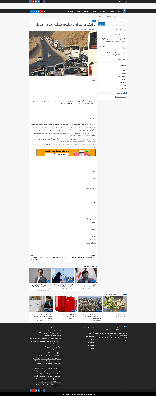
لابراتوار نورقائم (118, 337)
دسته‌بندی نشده (122, 76)
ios (59, 352)
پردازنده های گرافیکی (55, 381)
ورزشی (94, 11)
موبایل (35, 376)
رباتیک (58, 371)
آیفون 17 (48, 355)
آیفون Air (41, 355)
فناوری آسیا (46, 373)
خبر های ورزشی (91, 243)
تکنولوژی (112, 11)
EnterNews (64, 394)
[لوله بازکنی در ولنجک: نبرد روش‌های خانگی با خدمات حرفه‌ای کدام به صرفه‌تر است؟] (90, 304)
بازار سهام (37, 360)
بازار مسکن (57, 363)
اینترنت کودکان (36, 358)
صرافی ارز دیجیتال (55, 373)
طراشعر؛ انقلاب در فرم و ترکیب (117, 59)
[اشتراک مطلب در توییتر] (95, 203)
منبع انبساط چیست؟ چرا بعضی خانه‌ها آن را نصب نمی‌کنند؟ (45, 338)
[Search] (44, 11)
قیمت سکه (57, 376)
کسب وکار (93, 232)
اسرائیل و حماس (56, 358)
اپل (43, 358)
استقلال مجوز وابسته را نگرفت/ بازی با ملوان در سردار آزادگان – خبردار (46, 257)
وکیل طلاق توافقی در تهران (105, 337)
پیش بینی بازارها (43, 381)
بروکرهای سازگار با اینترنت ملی (117, 335)
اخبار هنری (93, 239)
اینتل (59, 360)
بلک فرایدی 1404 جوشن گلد (107, 329)
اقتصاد (78, 11)
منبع (94, 250)
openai (54, 352)
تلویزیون (43, 368)
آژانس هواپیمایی (56, 355)
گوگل (58, 386)
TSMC (48, 352)
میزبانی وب (57, 378)
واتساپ (35, 378)
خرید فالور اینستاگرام (120, 97)
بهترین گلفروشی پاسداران (119, 34)
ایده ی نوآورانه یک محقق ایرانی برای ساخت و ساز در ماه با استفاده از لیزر (40, 286)
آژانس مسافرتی (40, 352)
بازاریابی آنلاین (48, 363)
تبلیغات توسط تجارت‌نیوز (54, 365)
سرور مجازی (47, 371)
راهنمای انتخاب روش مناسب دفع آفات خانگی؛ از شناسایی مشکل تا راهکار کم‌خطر (41, 316)
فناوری (94, 236)
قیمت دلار (38, 373)
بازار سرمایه (45, 360)
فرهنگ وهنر (70, 11)
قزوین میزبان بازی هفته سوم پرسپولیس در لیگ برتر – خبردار (80, 256)
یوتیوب (53, 386)
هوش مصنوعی (43, 378)
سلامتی (86, 11)
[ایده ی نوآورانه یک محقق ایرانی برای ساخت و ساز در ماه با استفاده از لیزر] (40, 275)
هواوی (50, 378)
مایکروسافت (42, 376)
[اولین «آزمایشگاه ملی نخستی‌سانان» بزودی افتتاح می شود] (86, 275)
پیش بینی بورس (56, 384)
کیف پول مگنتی (99, 333)
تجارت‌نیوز (43, 365)
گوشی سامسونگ (46, 384)
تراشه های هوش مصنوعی (54, 368)
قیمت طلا (50, 376)
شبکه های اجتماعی (37, 371)
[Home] (124, 11)
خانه (119, 11)
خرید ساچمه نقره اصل (110, 333)
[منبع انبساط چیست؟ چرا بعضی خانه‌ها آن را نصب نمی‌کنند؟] (66, 304)
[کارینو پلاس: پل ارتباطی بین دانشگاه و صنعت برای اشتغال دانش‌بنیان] (63, 275)
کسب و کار (102, 11)
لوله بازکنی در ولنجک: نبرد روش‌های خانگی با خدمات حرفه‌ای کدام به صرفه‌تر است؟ (91, 316)
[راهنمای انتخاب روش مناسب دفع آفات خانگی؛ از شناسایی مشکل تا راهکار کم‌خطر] (41, 304)
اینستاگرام (52, 360)
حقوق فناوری (36, 368)
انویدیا (48, 358)
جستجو (123, 20)
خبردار (113, 1)
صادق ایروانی (91, 29)
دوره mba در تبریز (122, 333)
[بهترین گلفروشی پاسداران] (115, 304)
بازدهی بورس (39, 363)
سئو (53, 371)
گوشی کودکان (36, 384)
